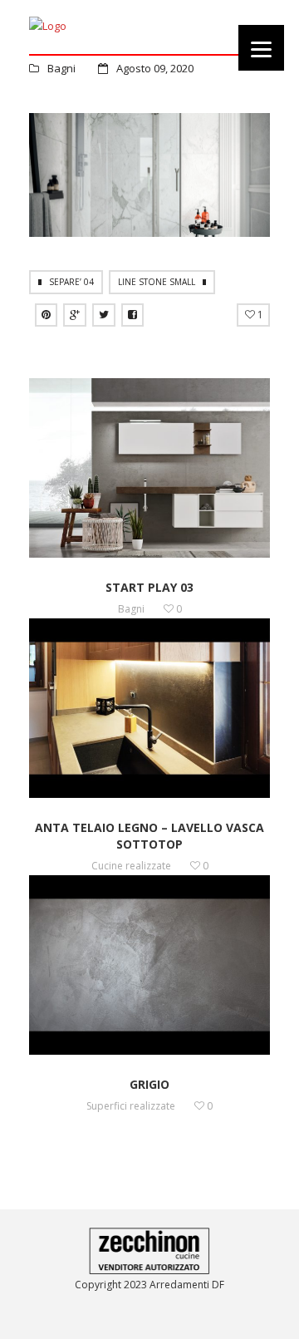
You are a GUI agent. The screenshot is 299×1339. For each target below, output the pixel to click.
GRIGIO (149, 1084)
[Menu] (261, 48)
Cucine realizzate (131, 866)
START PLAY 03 (149, 587)
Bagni (61, 68)
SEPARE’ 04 (71, 282)
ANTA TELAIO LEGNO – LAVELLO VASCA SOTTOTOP (149, 836)
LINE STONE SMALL (156, 282)
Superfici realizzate (130, 1106)
